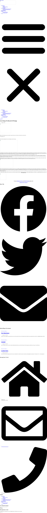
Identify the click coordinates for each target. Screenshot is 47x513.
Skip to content (1, 0)
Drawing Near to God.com (23, 182)
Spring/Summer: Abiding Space (6, 9)
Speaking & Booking (5, 12)
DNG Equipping (3, 10)
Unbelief (3, 342)
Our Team (4, 7)
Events (2, 11)
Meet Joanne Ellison (5, 497)
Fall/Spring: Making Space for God (7, 499)
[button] (23, 61)
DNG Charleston (3, 8)
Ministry (4, 6)
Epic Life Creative (20, 511)
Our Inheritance (5, 333)
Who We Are (3, 5)
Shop (2, 13)
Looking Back (4, 350)
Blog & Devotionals (3, 501)
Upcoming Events (5, 503)
